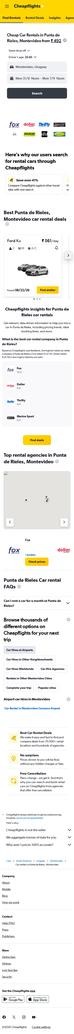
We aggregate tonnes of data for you (31, 837)
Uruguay (40, 860)
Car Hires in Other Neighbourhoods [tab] (29, 659)
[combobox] (19, 50)
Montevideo (56, 860)
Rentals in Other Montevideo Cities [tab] (29, 678)
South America (23, 860)
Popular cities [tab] (47, 687)
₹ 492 (56, 40)
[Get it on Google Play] (13, 999)
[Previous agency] (10, 522)
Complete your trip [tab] (18, 687)
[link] (37, 440)
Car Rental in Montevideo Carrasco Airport (32, 708)
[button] (7, 6)
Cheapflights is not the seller (26, 830)
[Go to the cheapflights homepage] (29, 6)
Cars (8, 860)
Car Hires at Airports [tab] (19, 650)
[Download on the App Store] (38, 999)
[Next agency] (64, 522)
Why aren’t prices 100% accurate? (29, 845)
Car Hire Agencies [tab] (52, 669)
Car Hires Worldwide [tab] (20, 669)
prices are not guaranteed (29, 818)
